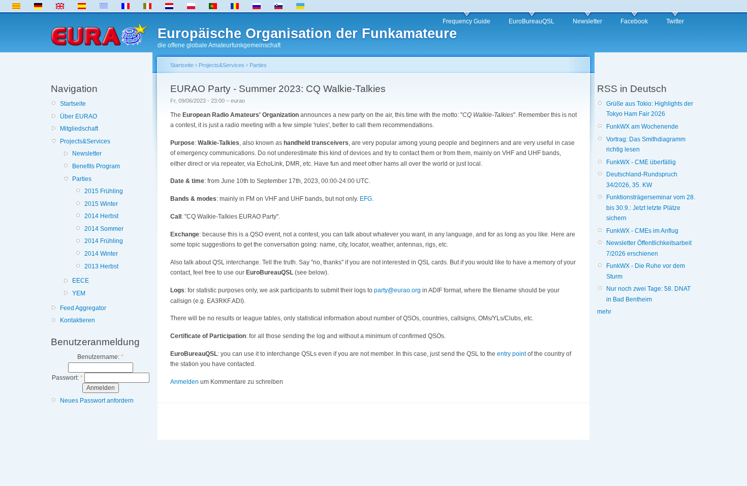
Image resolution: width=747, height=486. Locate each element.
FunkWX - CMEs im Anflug (642, 230)
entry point (511, 353)
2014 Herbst (101, 216)
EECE (80, 280)
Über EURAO (78, 116)
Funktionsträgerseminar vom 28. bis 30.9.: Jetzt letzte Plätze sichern (650, 208)
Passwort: (67, 377)
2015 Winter (101, 203)
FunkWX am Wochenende (642, 126)
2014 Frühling (103, 241)
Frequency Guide (466, 21)
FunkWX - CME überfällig (641, 162)
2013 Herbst (101, 266)
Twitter (675, 21)
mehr (604, 311)
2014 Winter (101, 253)
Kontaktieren (77, 320)
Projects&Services (85, 141)
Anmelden (184, 381)
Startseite (73, 103)
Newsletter (587, 21)
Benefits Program (96, 166)
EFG (366, 198)
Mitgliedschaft (79, 128)
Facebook (634, 21)
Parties (81, 179)
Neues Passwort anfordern (97, 400)
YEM (78, 293)
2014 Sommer (103, 228)
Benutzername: (100, 356)
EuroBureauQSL (531, 21)
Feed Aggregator (83, 308)
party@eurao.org (397, 290)
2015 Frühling (103, 191)
